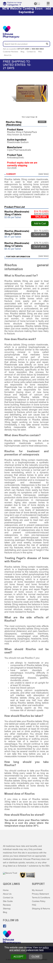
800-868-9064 (38, 49)
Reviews (7, 905)
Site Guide (8, 901)
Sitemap (7, 909)
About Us (7, 55)
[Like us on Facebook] (4, 926)
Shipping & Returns (41, 909)
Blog (22, 52)
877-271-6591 (23, 49)
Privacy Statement (40, 894)
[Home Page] (12, 938)
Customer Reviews (10, 52)
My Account (37, 890)
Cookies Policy (38, 901)
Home (6, 890)
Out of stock (40, 235)
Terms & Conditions (41, 898)
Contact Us (31, 52)
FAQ (40, 52)
